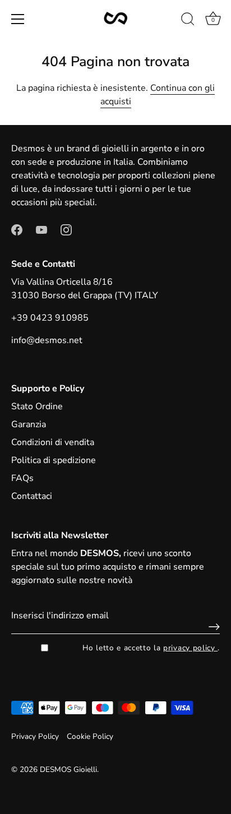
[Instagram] (66, 229)
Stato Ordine (37, 406)
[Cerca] (187, 20)
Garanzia (28, 424)
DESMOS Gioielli (68, 769)
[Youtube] (41, 229)
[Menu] (18, 19)
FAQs (22, 478)
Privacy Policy (35, 736)
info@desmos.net (46, 340)
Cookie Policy (90, 736)
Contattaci (31, 496)
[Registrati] (211, 626)
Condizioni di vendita (52, 442)
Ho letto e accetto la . (151, 647)
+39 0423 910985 (50, 318)
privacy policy (190, 647)
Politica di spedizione (53, 460)
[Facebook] (16, 229)
